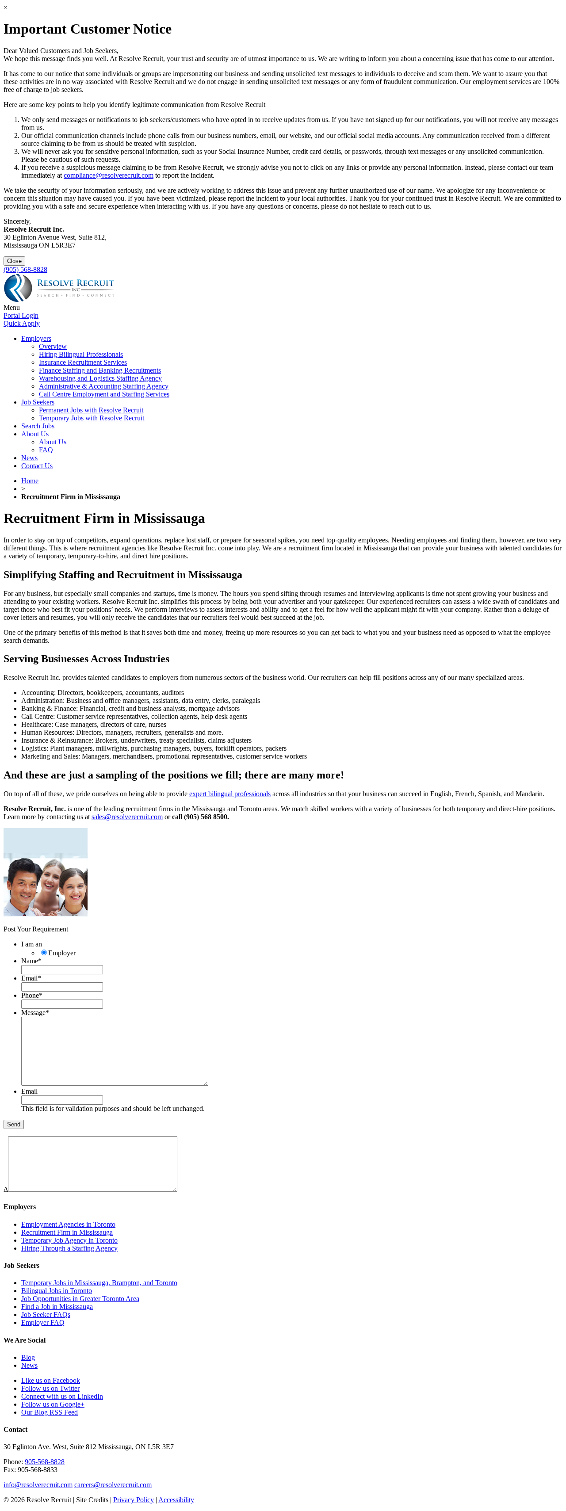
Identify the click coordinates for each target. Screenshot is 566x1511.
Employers (36, 338)
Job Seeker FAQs (45, 1314)
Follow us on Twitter (50, 1388)
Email (31, 978)
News (29, 458)
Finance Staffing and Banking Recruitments (100, 370)
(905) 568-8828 (25, 269)
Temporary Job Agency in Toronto (69, 1240)
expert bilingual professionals (230, 793)
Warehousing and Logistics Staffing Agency (100, 378)
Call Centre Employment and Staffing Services (104, 394)
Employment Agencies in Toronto (68, 1224)
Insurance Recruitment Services (83, 362)
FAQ (46, 450)
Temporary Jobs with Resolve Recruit (91, 418)
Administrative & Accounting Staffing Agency (103, 386)
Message (35, 1012)
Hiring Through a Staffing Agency (69, 1248)
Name (31, 961)
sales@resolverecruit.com (127, 816)
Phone (31, 995)
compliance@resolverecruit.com (108, 175)
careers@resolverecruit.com (113, 1484)
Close (14, 261)
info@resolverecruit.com (38, 1484)
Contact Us (37, 465)
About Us (35, 434)
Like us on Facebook (50, 1380)
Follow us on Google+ (52, 1404)
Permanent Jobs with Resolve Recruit (91, 410)
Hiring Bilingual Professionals (81, 354)
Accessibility (176, 1499)
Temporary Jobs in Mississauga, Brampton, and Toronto (99, 1282)
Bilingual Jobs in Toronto (56, 1290)
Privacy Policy (133, 1499)
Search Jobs (37, 426)
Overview (53, 346)
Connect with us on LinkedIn (62, 1396)
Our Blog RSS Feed (49, 1412)
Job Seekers (37, 402)
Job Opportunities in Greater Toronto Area (80, 1298)
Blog (28, 1357)
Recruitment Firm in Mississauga (67, 1232)
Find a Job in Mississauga (57, 1306)
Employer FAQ (43, 1322)
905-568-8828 (45, 1461)
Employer (62, 953)
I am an (31, 944)
